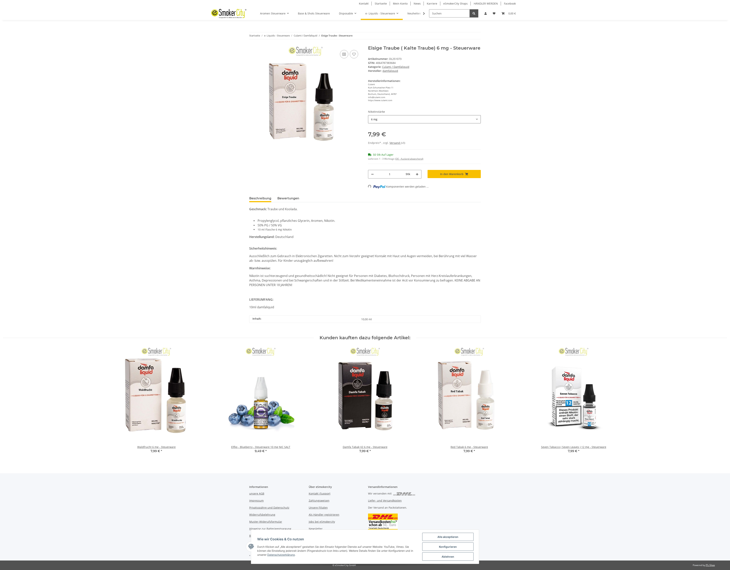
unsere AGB (256, 493)
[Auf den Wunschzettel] (354, 54)
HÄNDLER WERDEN (486, 3)
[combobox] (424, 119)
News (417, 3)
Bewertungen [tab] (288, 198)
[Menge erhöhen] (417, 174)
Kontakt (364, 3)
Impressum (256, 500)
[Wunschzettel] (494, 13)
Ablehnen (448, 556)
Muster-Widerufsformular (265, 521)
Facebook (510, 3)
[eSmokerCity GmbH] (228, 13)
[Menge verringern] (372, 174)
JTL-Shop (710, 565)
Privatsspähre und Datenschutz (269, 507)
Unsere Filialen (318, 507)
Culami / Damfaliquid (395, 67)
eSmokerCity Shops (455, 3)
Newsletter (316, 528)
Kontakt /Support (319, 493)
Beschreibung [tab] (260, 198)
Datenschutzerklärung (281, 554)
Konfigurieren (448, 546)
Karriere (432, 3)
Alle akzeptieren (447, 536)
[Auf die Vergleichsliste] (344, 54)
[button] (485, 13)
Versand (395, 143)
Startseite (381, 3)
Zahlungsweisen (319, 500)
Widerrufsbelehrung (262, 514)
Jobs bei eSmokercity (322, 521)
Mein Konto (400, 3)
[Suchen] (474, 13)
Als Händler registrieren (324, 514)
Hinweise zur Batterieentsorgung (270, 528)
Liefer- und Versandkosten (385, 500)
